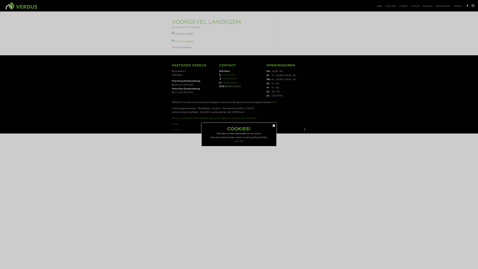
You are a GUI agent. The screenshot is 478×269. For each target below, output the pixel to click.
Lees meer (238, 141)
